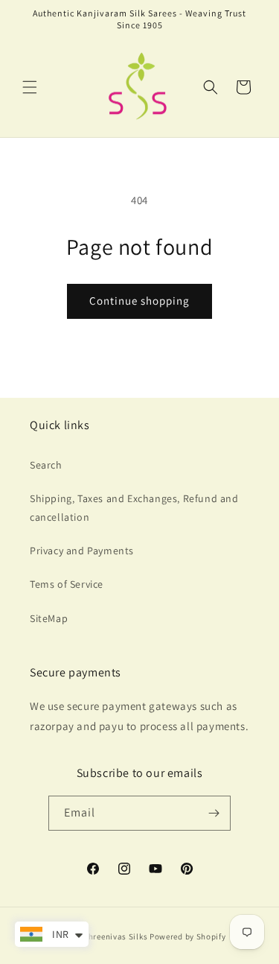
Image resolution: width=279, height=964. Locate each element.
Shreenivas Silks (115, 936)
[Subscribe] (213, 813)
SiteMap (49, 618)
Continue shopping (139, 301)
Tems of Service (66, 584)
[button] (29, 87)
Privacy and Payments (82, 550)
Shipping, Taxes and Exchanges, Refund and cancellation (134, 508)
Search (46, 465)
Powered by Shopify (188, 936)
